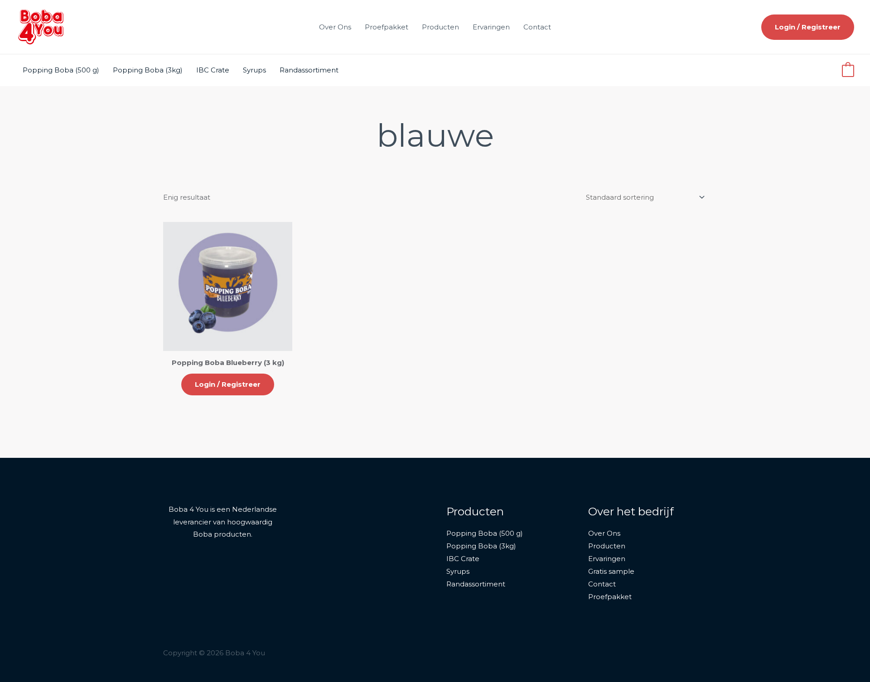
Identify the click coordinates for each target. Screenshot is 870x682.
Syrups (254, 70)
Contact (537, 27)
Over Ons (335, 27)
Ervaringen (491, 27)
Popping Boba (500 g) (61, 70)
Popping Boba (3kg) (148, 70)
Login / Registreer (228, 384)
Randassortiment (309, 70)
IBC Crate (212, 70)
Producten (440, 27)
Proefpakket (386, 27)
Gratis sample (611, 571)
